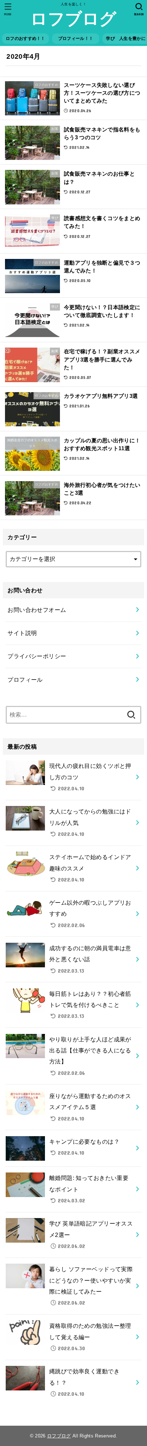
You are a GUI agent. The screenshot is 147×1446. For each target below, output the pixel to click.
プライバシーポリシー (36, 656)
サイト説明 (22, 633)
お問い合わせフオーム (36, 610)
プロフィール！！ (78, 38)
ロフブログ (73, 18)
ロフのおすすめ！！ (25, 38)
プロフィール (28, 679)
